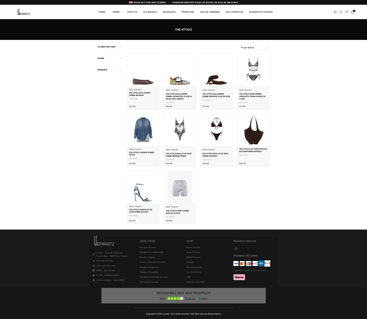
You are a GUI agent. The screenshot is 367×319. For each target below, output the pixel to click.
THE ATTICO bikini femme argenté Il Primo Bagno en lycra (252, 96)
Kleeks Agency (214, 314)
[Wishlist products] (347, 12)
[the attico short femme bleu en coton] (180, 187)
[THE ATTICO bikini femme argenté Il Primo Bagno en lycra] (253, 70)
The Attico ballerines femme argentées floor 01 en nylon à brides (179, 96)
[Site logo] (24, 12)
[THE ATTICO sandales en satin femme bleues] (143, 187)
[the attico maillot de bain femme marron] (216, 130)
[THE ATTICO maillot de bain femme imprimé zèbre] (180, 130)
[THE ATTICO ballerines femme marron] (143, 70)
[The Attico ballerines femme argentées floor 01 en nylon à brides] (180, 70)
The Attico (133, 99)
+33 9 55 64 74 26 (104, 261)
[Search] (341, 12)
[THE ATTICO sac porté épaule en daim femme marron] (253, 130)
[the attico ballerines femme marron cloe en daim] (216, 70)
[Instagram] (236, 248)
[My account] (335, 12)
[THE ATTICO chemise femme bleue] (143, 130)
